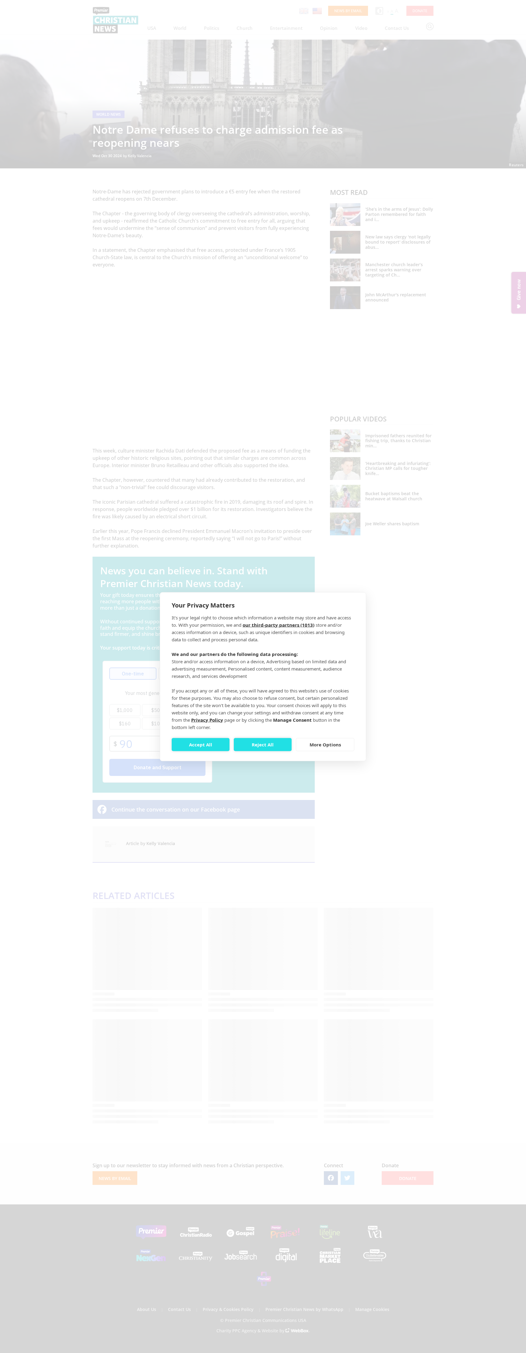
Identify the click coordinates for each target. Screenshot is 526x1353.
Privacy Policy (207, 720)
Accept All (200, 745)
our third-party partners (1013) (278, 625)
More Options (325, 745)
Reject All (263, 745)
